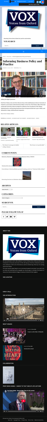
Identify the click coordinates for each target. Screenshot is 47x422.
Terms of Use (30, 420)
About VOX (10, 420)
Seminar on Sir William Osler (22, 137)
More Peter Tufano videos (7, 113)
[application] (23, 310)
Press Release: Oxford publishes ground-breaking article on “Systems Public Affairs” (23, 169)
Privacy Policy (24, 420)
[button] (23, 310)
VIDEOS (37, 118)
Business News (31, 118)
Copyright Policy (16, 420)
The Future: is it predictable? (37, 145)
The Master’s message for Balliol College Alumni (10, 146)
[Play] (4, 321)
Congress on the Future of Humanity (35, 331)
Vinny (20, 67)
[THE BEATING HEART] (16, 162)
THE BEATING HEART (7, 166)
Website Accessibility (38, 420)
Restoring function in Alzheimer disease (12, 179)
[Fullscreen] (42, 321)
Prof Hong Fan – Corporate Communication (6, 138)
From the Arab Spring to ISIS (37, 137)
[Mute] (40, 321)
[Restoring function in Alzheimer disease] (26, 175)
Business (8, 118)
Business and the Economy (19, 118)
